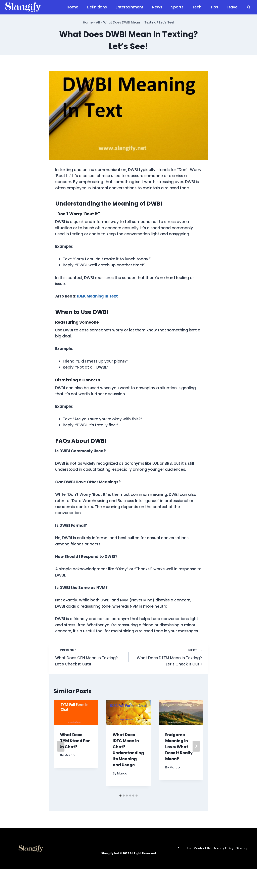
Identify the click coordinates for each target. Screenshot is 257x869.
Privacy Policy (223, 848)
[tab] (120, 796)
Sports (177, 7)
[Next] (196, 746)
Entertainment (129, 7)
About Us (184, 848)
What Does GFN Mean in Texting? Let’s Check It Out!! (86, 657)
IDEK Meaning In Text (97, 296)
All (98, 22)
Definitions (97, 7)
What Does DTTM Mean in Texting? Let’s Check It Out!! (169, 657)
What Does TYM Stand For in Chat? (75, 741)
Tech (197, 7)
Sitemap (242, 848)
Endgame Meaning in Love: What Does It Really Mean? (179, 747)
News (157, 7)
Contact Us (202, 848)
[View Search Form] (248, 7)
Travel (233, 7)
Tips (214, 7)
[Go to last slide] (60, 746)
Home (72, 7)
